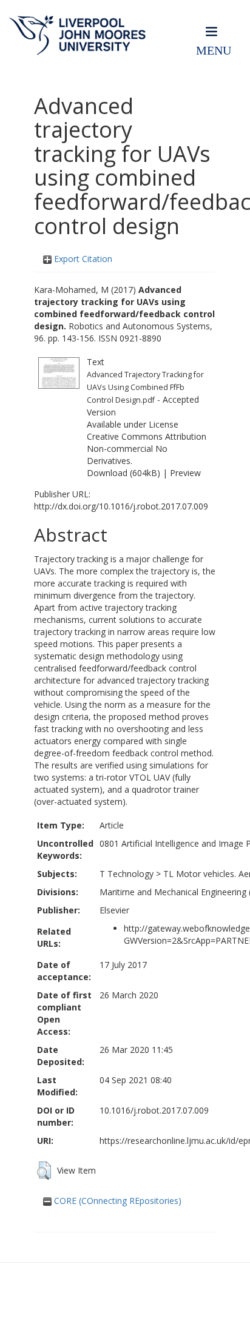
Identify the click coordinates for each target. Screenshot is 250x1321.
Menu (213, 50)
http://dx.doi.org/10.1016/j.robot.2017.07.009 (121, 506)
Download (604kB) (123, 473)
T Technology (127, 873)
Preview (185, 473)
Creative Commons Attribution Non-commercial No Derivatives (146, 448)
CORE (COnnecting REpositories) (116, 1200)
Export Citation (82, 258)
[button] (44, 1170)
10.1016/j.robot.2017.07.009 (154, 1110)
